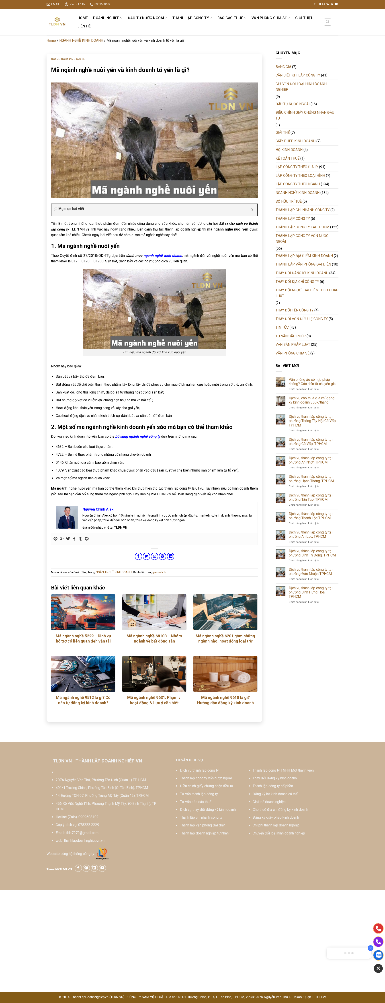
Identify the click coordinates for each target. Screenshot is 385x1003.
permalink (159, 572)
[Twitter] (68, 539)
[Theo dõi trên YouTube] (336, 4)
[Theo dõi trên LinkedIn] (94, 868)
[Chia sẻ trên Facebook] (138, 556)
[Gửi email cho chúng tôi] (323, 4)
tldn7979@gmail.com (82, 833)
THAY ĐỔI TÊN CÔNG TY (294, 310)
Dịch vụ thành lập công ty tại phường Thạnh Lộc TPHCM (310, 516)
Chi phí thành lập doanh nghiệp (276, 825)
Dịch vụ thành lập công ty (199, 770)
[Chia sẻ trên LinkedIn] (170, 556)
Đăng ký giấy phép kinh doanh (276, 817)
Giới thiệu (304, 18)
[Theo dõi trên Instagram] (319, 4)
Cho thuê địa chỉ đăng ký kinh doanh (280, 809)
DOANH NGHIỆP (106, 18)
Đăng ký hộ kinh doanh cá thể (275, 794)
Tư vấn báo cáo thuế (195, 802)
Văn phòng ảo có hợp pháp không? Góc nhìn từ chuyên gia (312, 381)
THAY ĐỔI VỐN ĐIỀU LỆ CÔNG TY (302, 319)
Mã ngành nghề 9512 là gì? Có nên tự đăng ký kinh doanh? (83, 700)
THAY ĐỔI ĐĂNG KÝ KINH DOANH (302, 273)
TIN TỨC (282, 327)
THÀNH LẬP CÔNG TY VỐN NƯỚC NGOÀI (302, 239)
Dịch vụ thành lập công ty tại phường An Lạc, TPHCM (310, 534)
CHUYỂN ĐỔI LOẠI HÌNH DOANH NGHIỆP (301, 87)
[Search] (328, 22)
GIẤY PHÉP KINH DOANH (295, 141)
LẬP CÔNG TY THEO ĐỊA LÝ (297, 167)
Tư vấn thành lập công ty (199, 794)
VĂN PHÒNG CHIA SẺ (269, 18)
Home (83, 18)
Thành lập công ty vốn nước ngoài (206, 778)
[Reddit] (87, 539)
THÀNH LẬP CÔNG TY (190, 18)
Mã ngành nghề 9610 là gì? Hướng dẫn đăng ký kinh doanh (225, 700)
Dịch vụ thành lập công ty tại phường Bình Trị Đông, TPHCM (312, 553)
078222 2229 (88, 825)
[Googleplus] (62, 539)
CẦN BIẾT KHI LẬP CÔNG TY (298, 75)
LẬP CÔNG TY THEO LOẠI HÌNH (300, 175)
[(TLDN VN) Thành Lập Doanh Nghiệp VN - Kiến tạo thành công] (57, 21)
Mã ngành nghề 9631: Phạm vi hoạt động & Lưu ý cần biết (154, 700)
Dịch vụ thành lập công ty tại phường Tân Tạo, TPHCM (310, 497)
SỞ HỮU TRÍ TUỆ (289, 201)
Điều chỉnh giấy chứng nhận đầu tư (206, 786)
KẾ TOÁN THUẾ (287, 158)
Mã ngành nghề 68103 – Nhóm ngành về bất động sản (154, 638)
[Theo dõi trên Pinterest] (332, 4)
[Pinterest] (55, 539)
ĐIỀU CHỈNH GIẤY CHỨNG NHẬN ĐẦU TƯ (305, 115)
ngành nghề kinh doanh (162, 255)
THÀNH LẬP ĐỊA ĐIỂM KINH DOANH (304, 256)
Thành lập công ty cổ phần (273, 786)
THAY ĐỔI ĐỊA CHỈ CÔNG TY (297, 282)
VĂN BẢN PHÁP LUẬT (293, 344)
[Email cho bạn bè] (154, 556)
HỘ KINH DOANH (289, 150)
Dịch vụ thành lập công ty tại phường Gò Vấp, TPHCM (310, 441)
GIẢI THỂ (283, 132)
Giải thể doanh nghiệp (269, 802)
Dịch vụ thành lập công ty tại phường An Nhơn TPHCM (310, 460)
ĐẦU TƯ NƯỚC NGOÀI (146, 18)
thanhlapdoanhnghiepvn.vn (84, 840)
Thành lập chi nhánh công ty (201, 817)
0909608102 (88, 817)
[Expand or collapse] (252, 210)
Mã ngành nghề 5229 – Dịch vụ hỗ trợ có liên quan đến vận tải (83, 638)
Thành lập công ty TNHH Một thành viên (283, 770)
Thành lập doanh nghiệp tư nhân (204, 833)
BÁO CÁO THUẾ (230, 18)
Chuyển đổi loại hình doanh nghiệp (279, 833)
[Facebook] (74, 539)
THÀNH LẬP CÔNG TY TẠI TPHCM (302, 227)
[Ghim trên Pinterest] (162, 556)
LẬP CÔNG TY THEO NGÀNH (298, 184)
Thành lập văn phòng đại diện (202, 825)
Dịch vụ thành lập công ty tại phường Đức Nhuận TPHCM (310, 571)
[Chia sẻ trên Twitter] (146, 556)
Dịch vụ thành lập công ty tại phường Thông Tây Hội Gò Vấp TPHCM (312, 420)
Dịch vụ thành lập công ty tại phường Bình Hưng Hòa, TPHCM (310, 592)
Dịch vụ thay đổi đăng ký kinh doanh (208, 809)
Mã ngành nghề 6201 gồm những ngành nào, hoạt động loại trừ (225, 638)
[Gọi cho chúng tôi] (327, 4)
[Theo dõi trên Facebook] (314, 4)
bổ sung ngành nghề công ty (137, 436)
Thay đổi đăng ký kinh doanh (275, 778)
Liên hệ (84, 26)
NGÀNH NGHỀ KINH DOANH (81, 40)
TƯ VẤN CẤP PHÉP (291, 336)
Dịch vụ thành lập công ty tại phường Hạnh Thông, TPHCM (311, 478)
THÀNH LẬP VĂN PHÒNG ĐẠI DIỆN (303, 264)
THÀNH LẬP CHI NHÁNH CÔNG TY (303, 210)
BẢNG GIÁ (283, 67)
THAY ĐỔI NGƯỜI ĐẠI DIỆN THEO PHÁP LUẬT (307, 293)
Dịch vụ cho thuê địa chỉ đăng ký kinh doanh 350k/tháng (311, 400)
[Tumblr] (80, 539)
